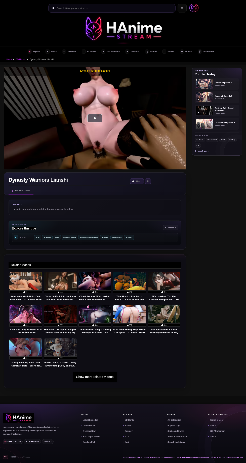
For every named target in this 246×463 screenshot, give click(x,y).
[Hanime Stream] (193, 8)
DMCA (213, 425)
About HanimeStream (178, 436)
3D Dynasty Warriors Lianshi (89, 237)
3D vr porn (129, 237)
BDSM (223, 140)
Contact (214, 436)
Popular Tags (174, 425)
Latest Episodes (90, 420)
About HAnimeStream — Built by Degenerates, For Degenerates (149, 457)
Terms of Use (216, 420)
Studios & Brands (176, 431)
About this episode (22, 191)
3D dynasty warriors (69, 237)
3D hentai (105, 237)
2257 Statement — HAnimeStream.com (193, 457)
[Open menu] (182, 8)
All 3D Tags (170, 227)
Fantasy (232, 140)
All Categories (174, 420)
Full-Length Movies (92, 436)
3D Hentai (20, 59)
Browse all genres (204, 151)
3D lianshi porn (116, 237)
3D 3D (37, 237)
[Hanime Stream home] (18, 418)
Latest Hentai (89, 425)
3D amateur (47, 237)
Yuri (127, 442)
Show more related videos (95, 377)
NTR (197, 145)
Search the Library (176, 442)
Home (9, 59)
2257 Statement (217, 431)
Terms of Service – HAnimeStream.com (227, 457)
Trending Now (89, 431)
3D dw (57, 237)
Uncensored (212, 140)
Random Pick (89, 442)
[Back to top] (239, 456)
